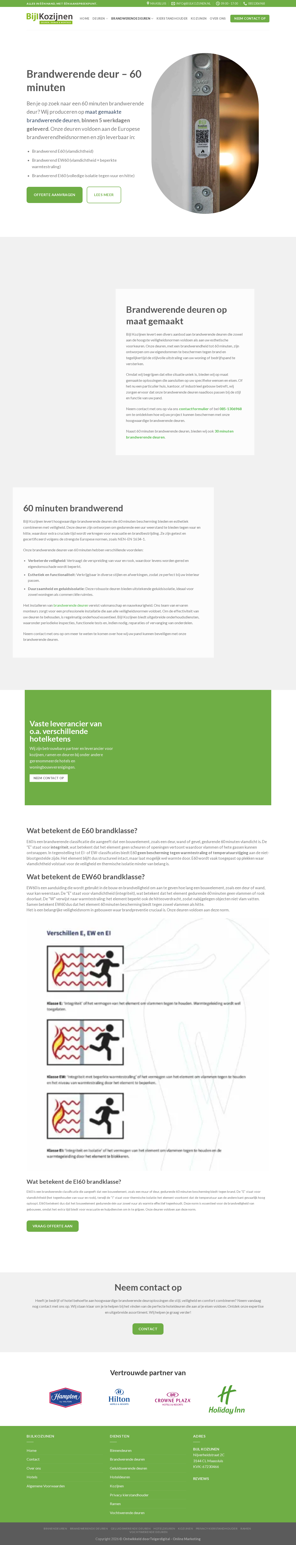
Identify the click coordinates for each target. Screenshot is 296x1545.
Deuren (98, 18)
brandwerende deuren (70, 605)
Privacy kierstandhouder (129, 1495)
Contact (33, 1459)
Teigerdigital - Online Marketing (175, 1539)
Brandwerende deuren (130, 18)
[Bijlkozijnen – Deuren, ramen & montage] (50, 18)
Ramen (115, 1503)
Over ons (218, 18)
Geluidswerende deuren (128, 1468)
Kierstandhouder (172, 18)
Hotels (32, 1477)
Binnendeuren (121, 1450)
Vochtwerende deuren (127, 1512)
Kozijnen (199, 18)
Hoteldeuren (120, 1477)
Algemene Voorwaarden (46, 1486)
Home (84, 18)
